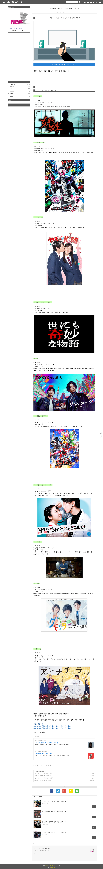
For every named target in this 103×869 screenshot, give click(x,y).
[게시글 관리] (40, 765)
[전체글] (87, 2)
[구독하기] (100, 436)
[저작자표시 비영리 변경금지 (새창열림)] (50, 765)
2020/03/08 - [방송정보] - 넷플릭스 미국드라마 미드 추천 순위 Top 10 (53, 728)
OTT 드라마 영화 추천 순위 (12, 2)
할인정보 (20, 96)
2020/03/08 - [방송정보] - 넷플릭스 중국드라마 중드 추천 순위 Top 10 (53, 726)
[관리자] (96, 2)
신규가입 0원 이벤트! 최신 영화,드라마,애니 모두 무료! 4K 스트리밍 (52, 744)
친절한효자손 (53, 867)
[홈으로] (84, 2)
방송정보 (60, 12)
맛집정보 (20, 91)
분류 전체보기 (19, 84)
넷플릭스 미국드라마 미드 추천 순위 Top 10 (42, 778)
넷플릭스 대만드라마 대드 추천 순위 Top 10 (42, 775)
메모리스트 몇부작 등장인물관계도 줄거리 (42, 780)
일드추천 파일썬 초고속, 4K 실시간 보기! (46, 743)
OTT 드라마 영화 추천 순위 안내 (41, 850)
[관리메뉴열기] (100, 433)
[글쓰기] (93, 2)
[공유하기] (38, 765)
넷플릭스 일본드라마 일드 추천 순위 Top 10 (64, 8)
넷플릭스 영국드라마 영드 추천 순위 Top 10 (42, 773)
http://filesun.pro (39, 740)
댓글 (34, 843)
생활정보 (20, 86)
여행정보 (20, 93)
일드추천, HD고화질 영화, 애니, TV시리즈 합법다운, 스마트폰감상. (52, 755)
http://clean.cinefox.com (41, 751)
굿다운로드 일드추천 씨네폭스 (43, 753)
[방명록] (90, 2)
